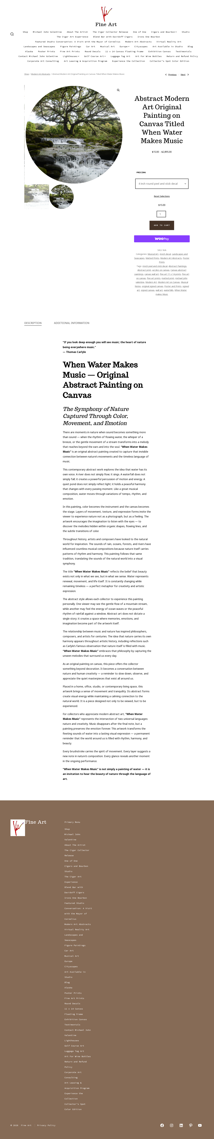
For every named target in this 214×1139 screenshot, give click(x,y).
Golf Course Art (94, 56)
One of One (139, 32)
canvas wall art (152, 274)
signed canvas (147, 290)
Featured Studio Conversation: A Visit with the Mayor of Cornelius (77, 41)
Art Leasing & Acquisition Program (85, 61)
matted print (168, 278)
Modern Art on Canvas (169, 282)
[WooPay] (162, 238)
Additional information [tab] (71, 323)
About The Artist (77, 32)
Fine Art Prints (70, 51)
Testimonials (183, 51)
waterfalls (168, 290)
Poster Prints (46, 51)
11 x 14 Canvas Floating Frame (124, 51)
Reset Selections (162, 196)
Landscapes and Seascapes (39, 46)
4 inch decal (165, 254)
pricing (141, 172)
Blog (190, 46)
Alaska (29, 51)
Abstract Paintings (177, 266)
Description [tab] (33, 323)
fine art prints (153, 278)
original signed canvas (152, 286)
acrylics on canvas (160, 270)
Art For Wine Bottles (148, 56)
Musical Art (107, 46)
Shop (25, 32)
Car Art (90, 46)
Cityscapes (140, 46)
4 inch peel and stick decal (154, 266)
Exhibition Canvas (159, 51)
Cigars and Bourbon (163, 32)
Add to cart (162, 225)
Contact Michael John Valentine (38, 56)
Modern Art (151, 282)
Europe (124, 46)
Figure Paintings (70, 46)
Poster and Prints (172, 286)
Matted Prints (152, 258)
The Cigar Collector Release (110, 32)
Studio (186, 32)
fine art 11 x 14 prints (170, 274)
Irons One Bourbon (149, 36)
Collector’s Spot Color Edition (169, 61)
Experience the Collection (128, 61)
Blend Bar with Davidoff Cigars (112, 36)
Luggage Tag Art (120, 56)
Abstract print (144, 270)
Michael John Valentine (47, 32)
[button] (118, 90)
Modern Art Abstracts (138, 41)
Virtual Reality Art (168, 41)
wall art (159, 290)
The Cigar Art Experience (72, 36)
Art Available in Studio (168, 46)
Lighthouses (70, 56)
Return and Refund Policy (182, 56)
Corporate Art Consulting (43, 61)
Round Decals (92, 51)
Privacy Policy (46, 1125)
